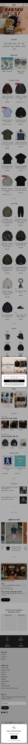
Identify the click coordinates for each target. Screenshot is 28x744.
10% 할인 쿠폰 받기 (14, 381)
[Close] (25, 358)
